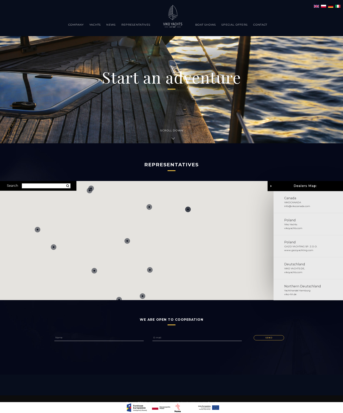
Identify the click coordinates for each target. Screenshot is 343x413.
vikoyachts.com (293, 228)
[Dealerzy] (323, 6)
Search (12, 186)
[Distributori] (337, 6)
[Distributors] (330, 6)
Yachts (95, 24)
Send (268, 337)
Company (76, 24)
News (111, 24)
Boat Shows (205, 24)
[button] (149, 207)
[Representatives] (316, 6)
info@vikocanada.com (297, 206)
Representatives (135, 24)
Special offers (234, 24)
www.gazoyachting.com (298, 250)
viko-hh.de (290, 294)
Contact (260, 24)
